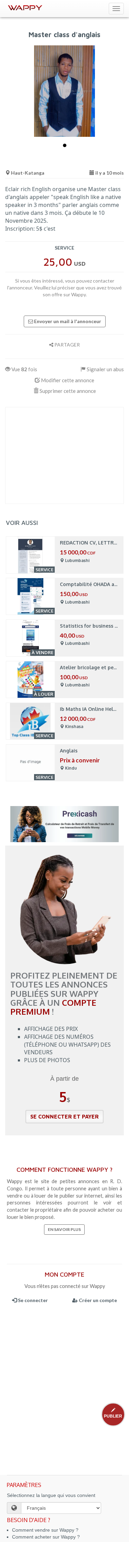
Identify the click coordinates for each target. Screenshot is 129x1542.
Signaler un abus (105, 369)
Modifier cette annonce (67, 380)
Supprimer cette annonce (67, 391)
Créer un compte (97, 1300)
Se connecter (32, 1300)
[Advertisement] (64, 455)
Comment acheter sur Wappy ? (46, 1537)
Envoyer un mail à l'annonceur (67, 321)
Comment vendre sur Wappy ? (45, 1530)
